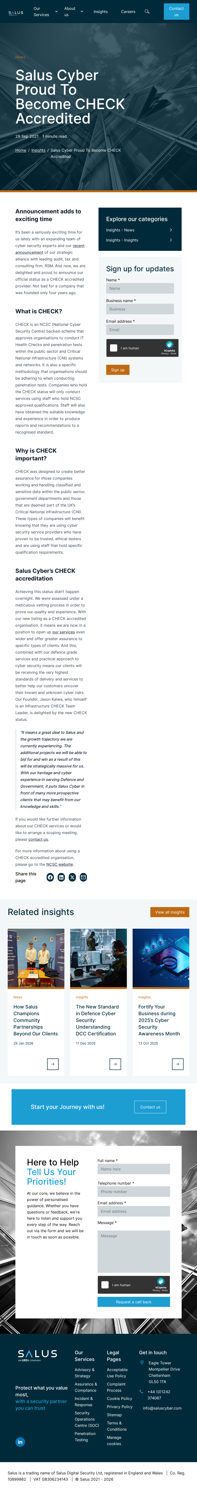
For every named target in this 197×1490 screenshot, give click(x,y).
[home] (16, 11)
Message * (107, 1222)
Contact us (150, 1107)
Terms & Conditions (117, 1426)
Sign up (118, 369)
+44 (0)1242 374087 (159, 1394)
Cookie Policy (119, 1398)
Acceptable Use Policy (117, 1372)
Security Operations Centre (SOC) (87, 1419)
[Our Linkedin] (42, 1442)
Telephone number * (116, 1183)
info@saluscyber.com (162, 1408)
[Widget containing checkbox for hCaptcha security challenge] (142, 348)
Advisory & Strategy (84, 1372)
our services (63, 632)
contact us (38, 839)
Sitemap (114, 1414)
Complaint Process (116, 1387)
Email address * (120, 321)
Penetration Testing (85, 1436)
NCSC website (59, 864)
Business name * (121, 300)
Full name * (108, 1160)
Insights (38, 150)
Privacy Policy (120, 1406)
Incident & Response (84, 1401)
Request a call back (134, 1301)
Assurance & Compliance (86, 1387)
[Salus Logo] (42, 1356)
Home (20, 150)
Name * (113, 280)
